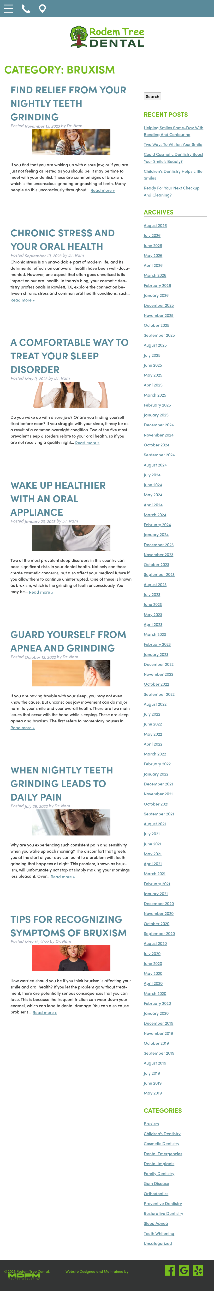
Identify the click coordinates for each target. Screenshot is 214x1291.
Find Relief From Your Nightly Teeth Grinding (68, 103)
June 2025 (153, 365)
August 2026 (155, 225)
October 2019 (156, 1043)
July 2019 (152, 1073)
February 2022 (157, 764)
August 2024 (155, 465)
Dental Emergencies (163, 1154)
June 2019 (153, 1083)
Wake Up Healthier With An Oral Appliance (58, 498)
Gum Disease (156, 1184)
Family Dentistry (159, 1173)
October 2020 (156, 923)
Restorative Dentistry (163, 1213)
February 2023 (157, 644)
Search (152, 96)
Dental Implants (159, 1163)
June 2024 (153, 485)
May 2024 (153, 495)
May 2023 (153, 614)
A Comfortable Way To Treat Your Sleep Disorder (69, 355)
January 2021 (156, 893)
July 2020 (152, 953)
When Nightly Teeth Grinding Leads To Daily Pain (61, 783)
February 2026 (157, 285)
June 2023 (153, 604)
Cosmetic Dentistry (161, 1144)
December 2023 (159, 545)
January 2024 (156, 535)
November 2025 (159, 315)
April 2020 (153, 983)
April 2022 (153, 744)
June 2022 (153, 724)
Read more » (103, 190)
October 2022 (156, 684)
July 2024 (152, 475)
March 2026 (155, 275)
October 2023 (156, 564)
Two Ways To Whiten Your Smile (173, 144)
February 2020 (157, 1003)
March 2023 (155, 634)
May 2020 (153, 973)
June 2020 (153, 963)
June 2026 (153, 245)
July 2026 (152, 235)
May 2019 (153, 1093)
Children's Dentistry (162, 1133)
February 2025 (157, 405)
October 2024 (156, 445)
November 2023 (158, 554)
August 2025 (155, 345)
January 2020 (156, 1013)
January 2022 (156, 774)
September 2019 (159, 1053)
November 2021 (158, 794)
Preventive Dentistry (163, 1203)
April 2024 (153, 505)
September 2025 (159, 335)
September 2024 (159, 455)
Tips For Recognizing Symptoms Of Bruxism (68, 925)
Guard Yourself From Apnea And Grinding (68, 640)
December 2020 (159, 903)
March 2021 (154, 874)
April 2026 (153, 265)
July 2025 (152, 355)
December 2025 (159, 305)
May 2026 (153, 255)
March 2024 (155, 515)
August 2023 (155, 584)
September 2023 (159, 574)
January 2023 (156, 654)
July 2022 (152, 714)
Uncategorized (158, 1243)
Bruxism (151, 1124)
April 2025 (153, 385)
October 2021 (156, 804)
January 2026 (156, 295)
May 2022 (153, 734)
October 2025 (156, 325)
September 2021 (159, 814)
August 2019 (155, 1063)
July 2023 (152, 594)
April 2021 (153, 863)
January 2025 (156, 415)
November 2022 (158, 674)
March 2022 (155, 754)
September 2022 (159, 694)
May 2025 (153, 375)
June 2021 (152, 844)
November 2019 (158, 1033)
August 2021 (155, 824)
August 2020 (155, 943)
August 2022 (155, 704)
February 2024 (157, 524)
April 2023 (153, 624)
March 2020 (155, 993)
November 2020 (159, 914)
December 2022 (159, 664)
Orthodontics (156, 1193)
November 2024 (159, 435)
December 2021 (158, 784)
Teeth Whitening (159, 1233)
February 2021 (157, 884)
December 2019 (158, 1023)
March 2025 (155, 395)
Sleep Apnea (156, 1223)
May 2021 (153, 854)
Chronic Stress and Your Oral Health (62, 239)
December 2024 (159, 425)
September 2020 (159, 933)
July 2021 (152, 834)
